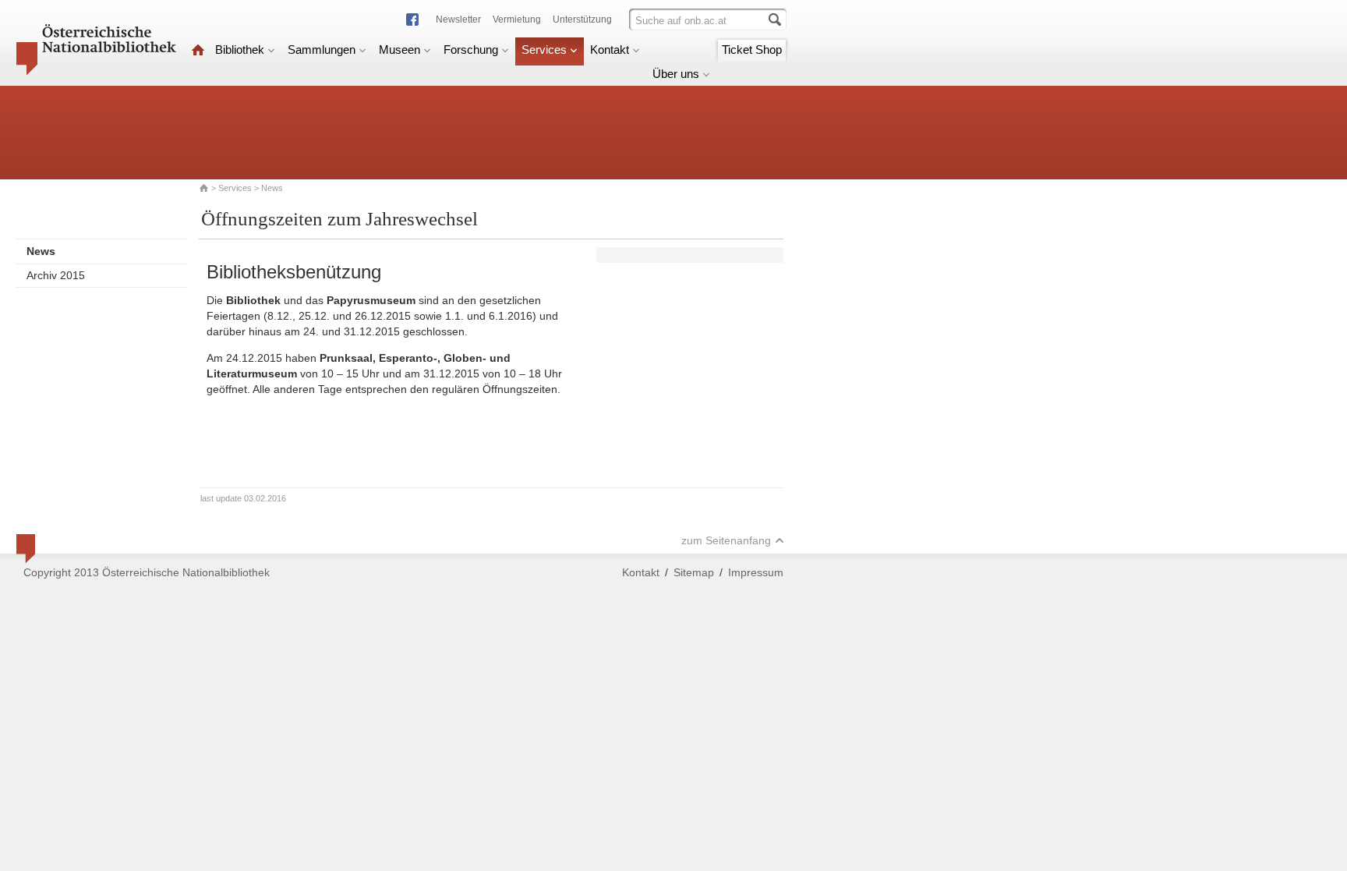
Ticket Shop (752, 49)
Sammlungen (321, 49)
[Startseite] (198, 49)
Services (544, 49)
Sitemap (694, 572)
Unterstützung (582, 19)
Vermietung (517, 19)
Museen (399, 49)
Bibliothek (239, 49)
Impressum (755, 572)
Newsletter (458, 19)
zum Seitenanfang (726, 540)
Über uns (675, 73)
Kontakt (609, 49)
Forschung (471, 49)
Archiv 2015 (56, 275)
